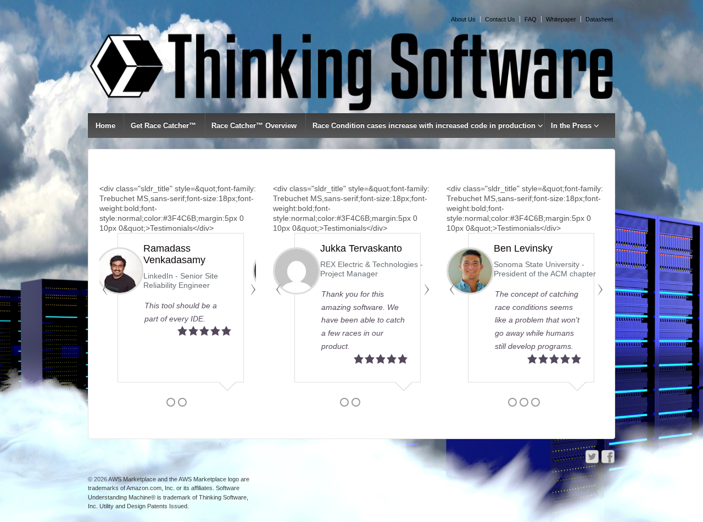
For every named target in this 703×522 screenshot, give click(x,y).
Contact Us (500, 19)
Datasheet (599, 19)
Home (105, 125)
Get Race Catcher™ (163, 125)
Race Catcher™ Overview (254, 125)
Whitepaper (561, 19)
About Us (463, 19)
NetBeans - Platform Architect (372, 264)
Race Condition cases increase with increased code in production (424, 125)
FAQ (531, 19)
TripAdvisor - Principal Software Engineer (185, 269)
